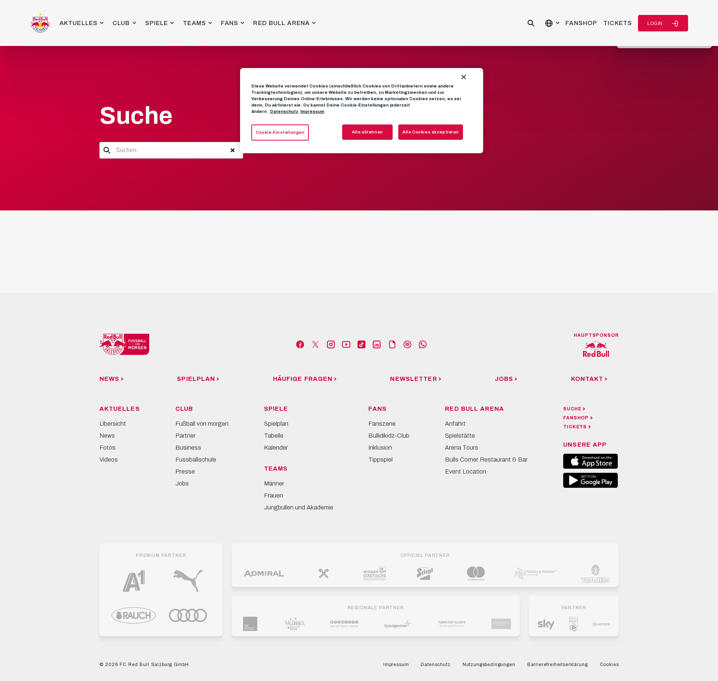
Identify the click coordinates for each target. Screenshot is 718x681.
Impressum (312, 111)
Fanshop (581, 23)
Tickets (617, 23)
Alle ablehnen (367, 132)
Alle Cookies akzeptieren (430, 132)
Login (655, 23)
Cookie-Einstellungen (280, 132)
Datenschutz (284, 111)
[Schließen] (463, 77)
